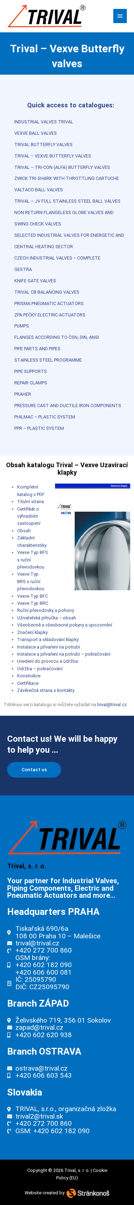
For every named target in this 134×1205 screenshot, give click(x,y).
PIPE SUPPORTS (30, 371)
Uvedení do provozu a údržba (47, 661)
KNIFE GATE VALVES (35, 280)
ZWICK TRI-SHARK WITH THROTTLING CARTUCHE (66, 178)
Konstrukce (28, 675)
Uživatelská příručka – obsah (46, 617)
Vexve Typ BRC (32, 603)
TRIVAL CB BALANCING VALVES (46, 292)
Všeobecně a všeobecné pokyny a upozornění (64, 625)
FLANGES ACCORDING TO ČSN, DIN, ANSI (56, 337)
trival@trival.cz (112, 704)
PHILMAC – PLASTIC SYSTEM (44, 417)
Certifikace (28, 683)
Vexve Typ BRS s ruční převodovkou (30, 581)
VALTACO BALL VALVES (38, 189)
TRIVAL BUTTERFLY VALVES (43, 144)
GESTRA (23, 269)
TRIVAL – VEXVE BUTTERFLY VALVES (52, 156)
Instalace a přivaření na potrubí (48, 647)
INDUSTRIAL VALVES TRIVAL (43, 121)
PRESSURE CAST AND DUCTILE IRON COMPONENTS (67, 405)
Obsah (24, 530)
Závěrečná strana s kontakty (45, 690)
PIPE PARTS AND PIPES (37, 348)
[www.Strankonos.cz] (87, 1192)
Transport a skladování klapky (48, 639)
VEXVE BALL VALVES (35, 133)
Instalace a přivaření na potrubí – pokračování (63, 654)
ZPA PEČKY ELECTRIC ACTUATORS (49, 315)
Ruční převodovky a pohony (45, 610)
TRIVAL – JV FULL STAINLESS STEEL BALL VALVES (67, 201)
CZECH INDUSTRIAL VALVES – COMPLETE (57, 258)
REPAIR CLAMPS (30, 382)
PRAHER (22, 394)
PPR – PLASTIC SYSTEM (39, 428)
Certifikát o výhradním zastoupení (28, 516)
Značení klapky (32, 632)
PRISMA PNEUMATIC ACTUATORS (49, 303)
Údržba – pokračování (40, 668)
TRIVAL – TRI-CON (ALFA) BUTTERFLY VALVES (62, 167)
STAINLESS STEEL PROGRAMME (48, 360)
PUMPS (21, 326)
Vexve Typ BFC (32, 596)
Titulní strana (30, 501)
